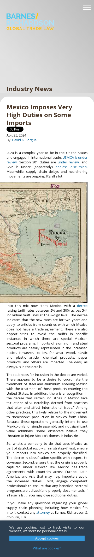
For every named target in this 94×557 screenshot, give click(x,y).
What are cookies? (47, 548)
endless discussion (71, 166)
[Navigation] (86, 7)
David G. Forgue (24, 140)
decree (82, 305)
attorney (43, 512)
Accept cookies (47, 538)
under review (68, 162)
